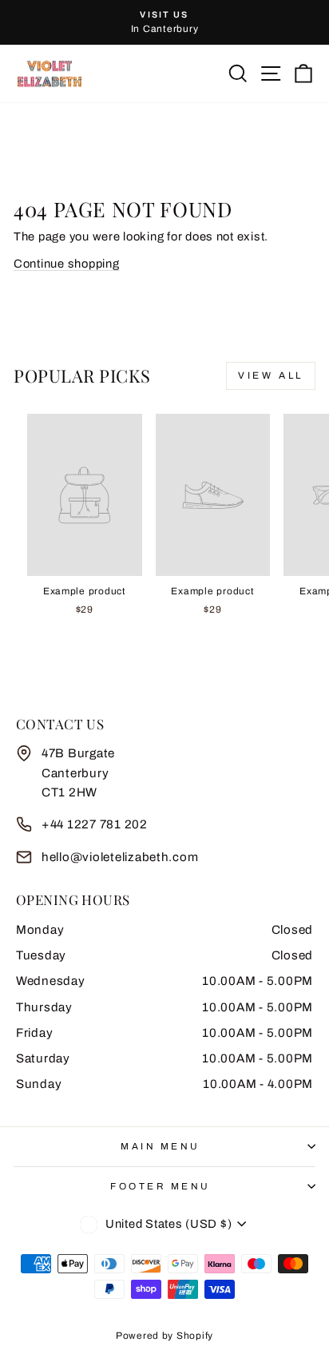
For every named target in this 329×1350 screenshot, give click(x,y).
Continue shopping (67, 263)
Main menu (160, 1146)
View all (270, 375)
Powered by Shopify (164, 1335)
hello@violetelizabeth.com (120, 857)
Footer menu (160, 1186)
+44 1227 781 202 (95, 824)
